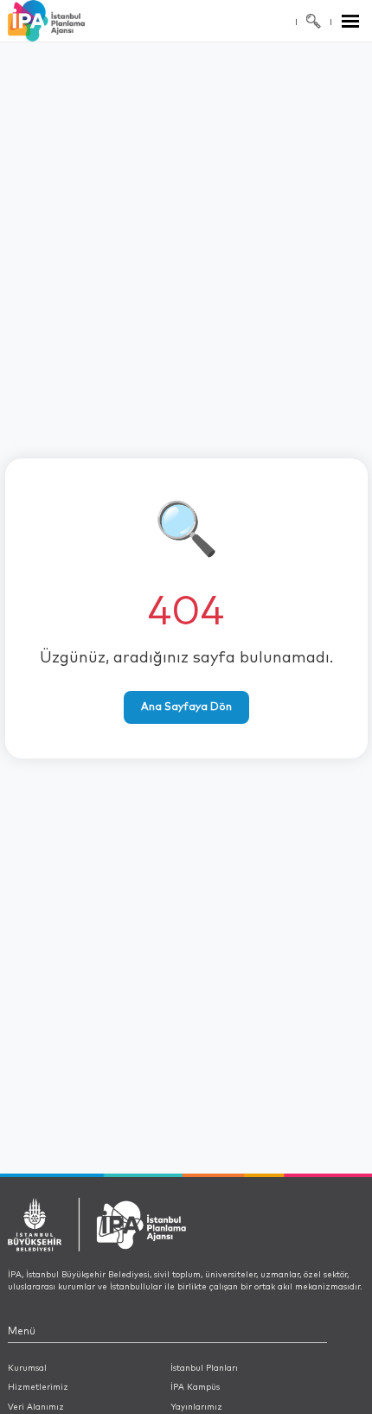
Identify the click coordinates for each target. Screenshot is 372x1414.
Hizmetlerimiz (38, 1387)
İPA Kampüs (195, 1387)
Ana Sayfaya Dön (186, 707)
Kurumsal (27, 1368)
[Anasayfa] (67, 21)
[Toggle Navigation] (350, 21)
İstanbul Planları (204, 1368)
